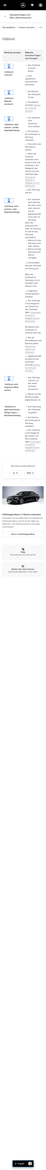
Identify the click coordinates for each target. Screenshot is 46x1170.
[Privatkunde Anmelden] (40, 5)
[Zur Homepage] (23, 5)
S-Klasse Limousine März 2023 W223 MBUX (28, 27)
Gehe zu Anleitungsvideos (23, 534)
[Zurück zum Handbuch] (6, 16)
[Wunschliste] (32, 5)
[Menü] (5, 5)
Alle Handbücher (9, 27)
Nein (29, 473)
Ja (14, 473)
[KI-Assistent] (30, 1164)
